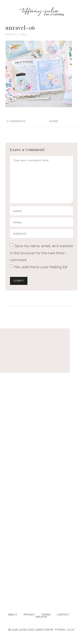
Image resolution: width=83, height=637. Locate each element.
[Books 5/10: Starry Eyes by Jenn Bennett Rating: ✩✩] (41, 519)
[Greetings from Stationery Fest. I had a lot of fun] (41, 568)
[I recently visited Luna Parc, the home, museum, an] (41, 373)
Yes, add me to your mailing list (40, 267)
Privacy (29, 614)
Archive (41, 616)
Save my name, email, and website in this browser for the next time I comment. (41, 253)
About (12, 614)
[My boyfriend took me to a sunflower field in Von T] (41, 471)
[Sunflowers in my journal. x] (41, 422)
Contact (63, 614)
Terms (46, 614)
